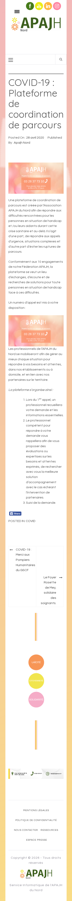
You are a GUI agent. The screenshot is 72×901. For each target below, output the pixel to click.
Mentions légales (36, 810)
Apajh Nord (22, 142)
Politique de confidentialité (36, 820)
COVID (30, 521)
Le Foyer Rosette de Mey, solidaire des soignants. (48, 590)
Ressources (49, 830)
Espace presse (36, 840)
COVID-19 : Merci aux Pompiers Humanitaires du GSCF (25, 560)
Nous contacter (26, 830)
